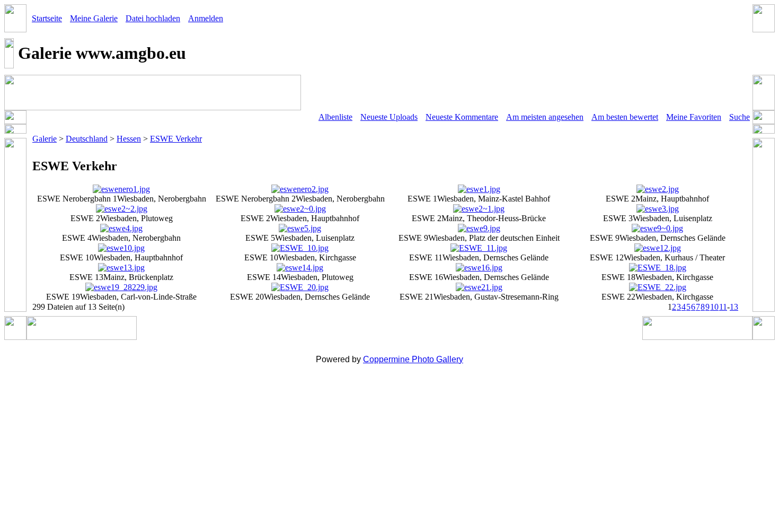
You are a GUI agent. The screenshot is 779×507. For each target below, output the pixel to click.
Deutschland (87, 138)
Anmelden (205, 18)
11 (723, 306)
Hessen (129, 138)
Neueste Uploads (389, 116)
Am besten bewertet (624, 116)
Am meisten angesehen (544, 116)
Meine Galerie (94, 18)
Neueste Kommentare (462, 116)
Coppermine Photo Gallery (413, 359)
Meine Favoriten (693, 116)
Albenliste (335, 116)
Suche (739, 116)
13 (734, 306)
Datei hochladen (153, 18)
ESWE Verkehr (176, 138)
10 (714, 306)
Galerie (44, 138)
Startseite (47, 18)
